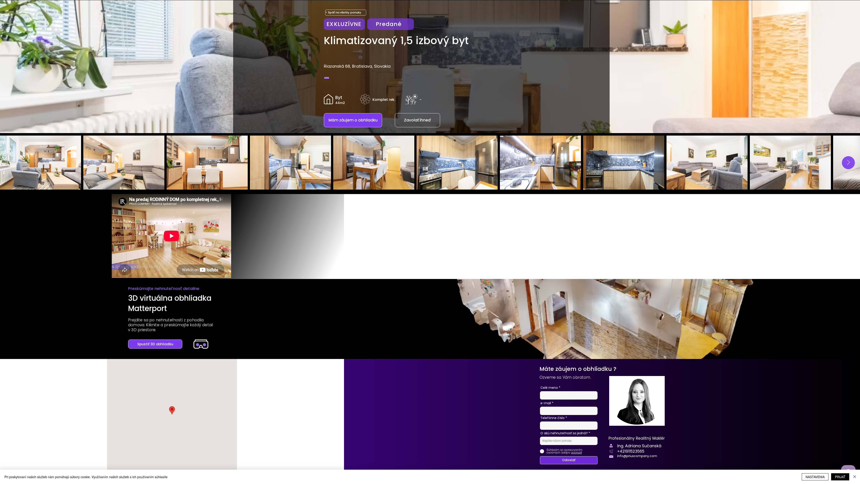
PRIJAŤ (840, 477)
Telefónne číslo (552, 417)
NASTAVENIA (815, 477)
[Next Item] (848, 162)
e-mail (545, 403)
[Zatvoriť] (854, 476)
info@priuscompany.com (637, 456)
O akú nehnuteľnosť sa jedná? (564, 433)
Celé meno (549, 387)
